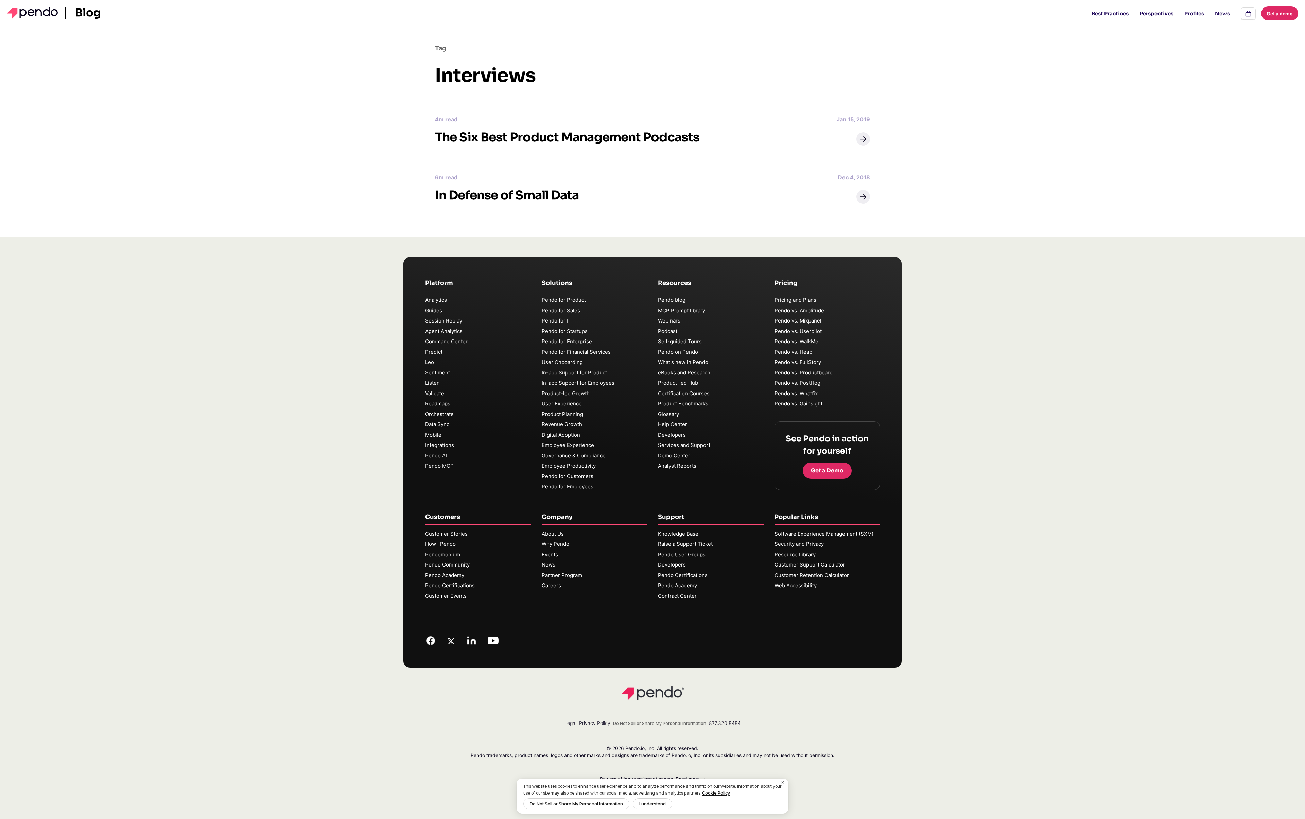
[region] (652, 796)
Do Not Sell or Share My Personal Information (576, 803)
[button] (863, 139)
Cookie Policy (716, 793)
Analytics (436, 300)
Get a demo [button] (1280, 13)
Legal (570, 723)
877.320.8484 (725, 723)
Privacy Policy (594, 723)
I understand (652, 803)
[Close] (783, 782)
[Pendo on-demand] (1248, 13)
